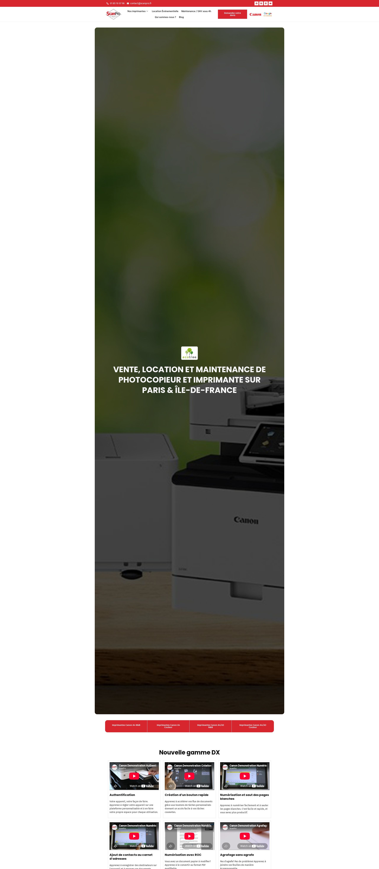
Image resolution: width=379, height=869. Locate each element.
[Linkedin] (266, 3)
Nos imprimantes (136, 11)
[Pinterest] (261, 3)
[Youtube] (270, 3)
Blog (181, 17)
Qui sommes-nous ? (165, 17)
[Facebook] (256, 3)
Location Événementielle (165, 11)
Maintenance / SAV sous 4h (196, 11)
